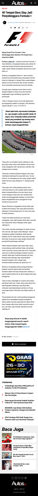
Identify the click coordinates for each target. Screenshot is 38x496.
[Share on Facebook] (11, 27)
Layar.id (16, 489)
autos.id (11, 62)
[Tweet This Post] (15, 27)
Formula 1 (15, 337)
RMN (24, 492)
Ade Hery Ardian (14, 22)
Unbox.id (21, 489)
